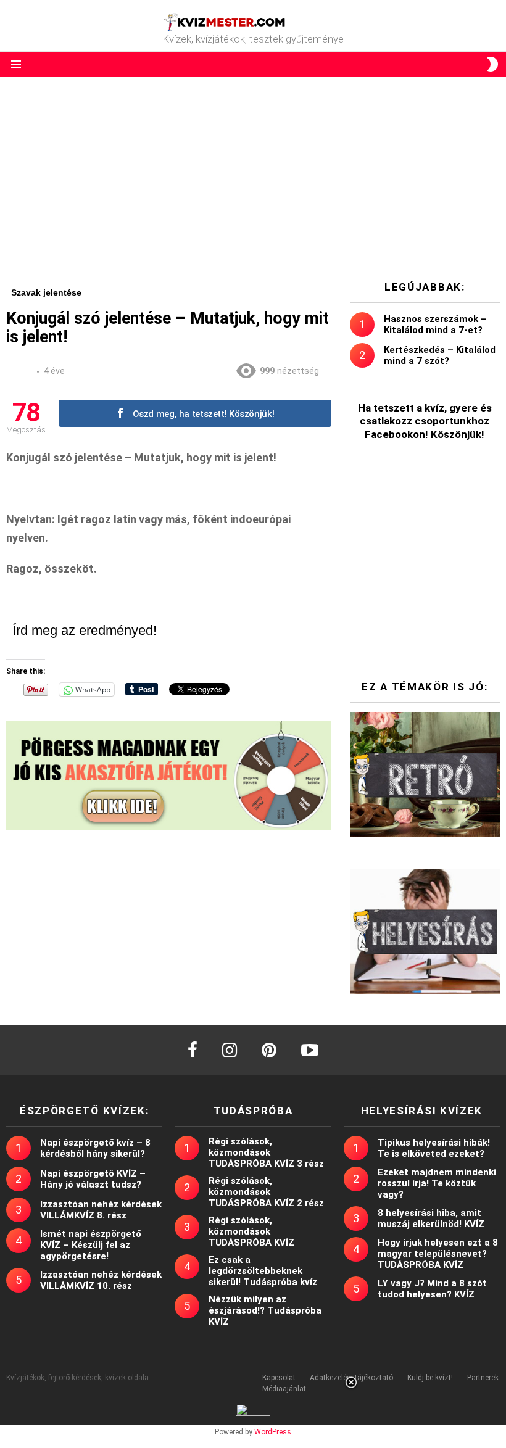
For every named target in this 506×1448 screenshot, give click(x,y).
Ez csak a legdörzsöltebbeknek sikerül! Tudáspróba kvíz (263, 1271)
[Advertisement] (253, 169)
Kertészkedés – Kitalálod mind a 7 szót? (440, 355)
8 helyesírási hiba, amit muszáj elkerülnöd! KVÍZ (431, 1218)
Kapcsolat (279, 1377)
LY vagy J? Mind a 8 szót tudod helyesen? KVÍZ (432, 1289)
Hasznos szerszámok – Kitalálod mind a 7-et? (435, 324)
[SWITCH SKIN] (492, 64)
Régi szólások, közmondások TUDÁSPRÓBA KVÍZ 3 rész (266, 1152)
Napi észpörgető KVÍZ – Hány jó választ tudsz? (93, 1179)
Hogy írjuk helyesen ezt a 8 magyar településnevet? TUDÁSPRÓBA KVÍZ (438, 1253)
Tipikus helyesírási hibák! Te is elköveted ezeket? (434, 1148)
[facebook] (192, 1050)
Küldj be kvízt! (430, 1377)
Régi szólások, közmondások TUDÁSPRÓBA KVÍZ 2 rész (266, 1192)
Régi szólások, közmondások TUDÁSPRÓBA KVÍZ (251, 1231)
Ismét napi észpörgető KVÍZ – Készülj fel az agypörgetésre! (90, 1245)
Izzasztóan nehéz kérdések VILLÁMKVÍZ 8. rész (101, 1210)
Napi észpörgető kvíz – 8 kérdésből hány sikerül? (95, 1148)
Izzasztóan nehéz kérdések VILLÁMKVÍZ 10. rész (101, 1280)
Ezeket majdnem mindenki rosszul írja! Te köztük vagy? (437, 1183)
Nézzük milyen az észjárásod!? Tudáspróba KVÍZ (265, 1310)
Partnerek (483, 1377)
